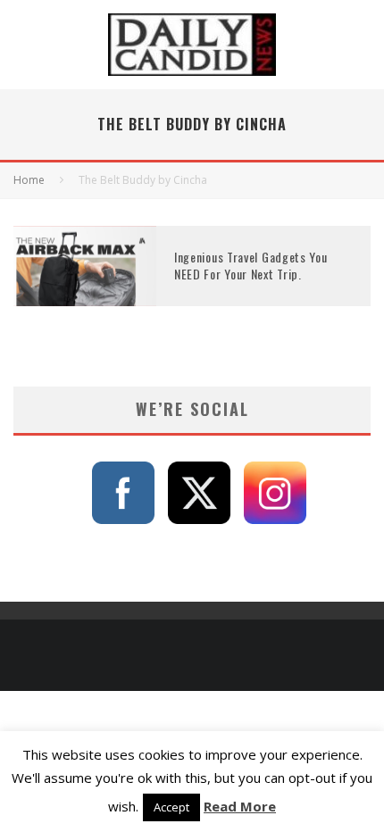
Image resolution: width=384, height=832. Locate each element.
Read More (240, 806)
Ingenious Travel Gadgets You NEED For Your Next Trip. (251, 264)
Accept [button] (171, 807)
